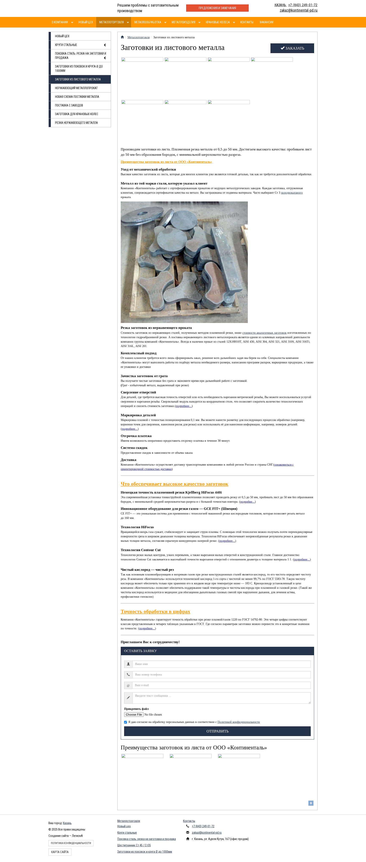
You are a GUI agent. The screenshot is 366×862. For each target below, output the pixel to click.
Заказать (294, 48)
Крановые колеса (218, 22)
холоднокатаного (292, 192)
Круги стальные (66, 45)
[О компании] (72, 22)
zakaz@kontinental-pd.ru (207, 832)
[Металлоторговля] (128, 22)
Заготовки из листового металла (78, 79)
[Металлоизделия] (200, 22)
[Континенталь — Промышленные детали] (122, 37)
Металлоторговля (111, 22)
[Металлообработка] (166, 22)
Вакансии (266, 22)
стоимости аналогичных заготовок (264, 332)
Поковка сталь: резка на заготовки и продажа (80, 55)
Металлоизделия (183, 22)
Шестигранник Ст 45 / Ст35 (134, 845)
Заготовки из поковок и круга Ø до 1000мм (79, 68)
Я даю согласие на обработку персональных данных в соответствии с (194, 722)
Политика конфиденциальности (71, 843)
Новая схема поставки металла (77, 96)
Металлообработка (147, 22)
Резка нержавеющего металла (76, 122)
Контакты (247, 22)
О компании (60, 22)
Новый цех (86, 22)
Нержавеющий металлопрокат (76, 88)
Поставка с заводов (69, 105)
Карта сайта (60, 852)
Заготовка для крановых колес (76, 114)
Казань (67, 823)
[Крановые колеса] (234, 22)
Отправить (218, 731)
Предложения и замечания (217, 8)
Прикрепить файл (136, 708)
